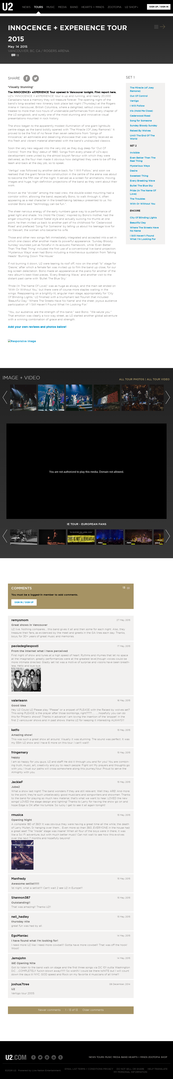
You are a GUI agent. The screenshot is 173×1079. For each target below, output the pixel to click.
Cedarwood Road (140, 116)
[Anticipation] (22, 855)
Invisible (135, 153)
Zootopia (154, 1057)
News (92, 1057)
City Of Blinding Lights (143, 218)
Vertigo (134, 101)
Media (116, 1057)
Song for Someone (141, 121)
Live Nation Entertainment (46, 1071)
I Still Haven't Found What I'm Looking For (143, 237)
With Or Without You (142, 204)
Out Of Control (139, 96)
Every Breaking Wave (142, 181)
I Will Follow (137, 106)
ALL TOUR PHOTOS (131, 379)
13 (17, 55)
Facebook (26, 78)
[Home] (8, 7)
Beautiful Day (138, 223)
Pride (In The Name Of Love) (143, 192)
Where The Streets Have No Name (144, 229)
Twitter (35, 78)
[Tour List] (156, 27)
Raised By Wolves (140, 131)
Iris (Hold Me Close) (141, 111)
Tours (100, 1057)
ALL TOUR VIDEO (158, 379)
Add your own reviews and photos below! (37, 327)
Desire (133, 171)
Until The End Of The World (142, 137)
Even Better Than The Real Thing (142, 159)
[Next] (162, 27)
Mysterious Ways (140, 166)
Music (108, 1057)
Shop (164, 1057)
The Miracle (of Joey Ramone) (142, 89)
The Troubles (137, 199)
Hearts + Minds (137, 1057)
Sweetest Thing (139, 176)
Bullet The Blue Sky (141, 186)
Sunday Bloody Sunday (143, 126)
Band (124, 1057)
